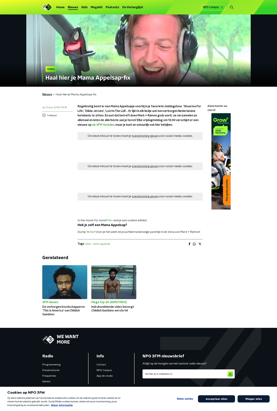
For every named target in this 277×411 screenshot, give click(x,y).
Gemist (46, 381)
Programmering (51, 364)
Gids (84, 7)
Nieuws (73, 7)
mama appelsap (101, 244)
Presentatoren (51, 370)
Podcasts (112, 7)
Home (60, 7)
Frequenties (49, 376)
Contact (101, 364)
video (88, 244)
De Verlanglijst (132, 7)
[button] (231, 7)
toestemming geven (145, 136)
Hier (110, 220)
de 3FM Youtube (103, 124)
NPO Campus (211, 7)
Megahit (97, 7)
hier (92, 232)
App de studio (105, 376)
